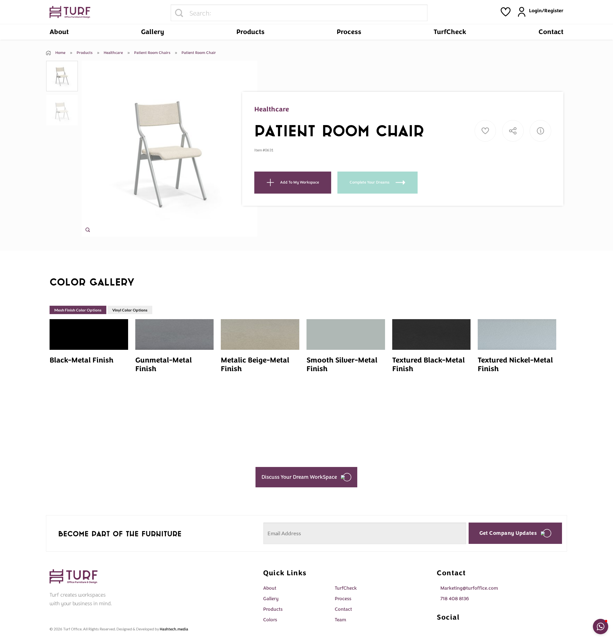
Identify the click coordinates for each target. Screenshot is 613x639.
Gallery (152, 31)
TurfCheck (450, 31)
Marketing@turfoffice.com (469, 588)
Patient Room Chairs (151, 52)
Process (349, 31)
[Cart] (506, 12)
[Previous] (91, 149)
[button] (600, 626)
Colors (270, 619)
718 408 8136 (454, 598)
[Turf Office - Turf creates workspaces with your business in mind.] (70, 12)
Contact (551, 31)
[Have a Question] (540, 131)
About (59, 31)
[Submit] (179, 13)
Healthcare (113, 52)
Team (340, 619)
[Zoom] (87, 231)
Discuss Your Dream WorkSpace (299, 477)
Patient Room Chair (198, 52)
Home (59, 52)
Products (250, 31)
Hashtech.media (174, 629)
